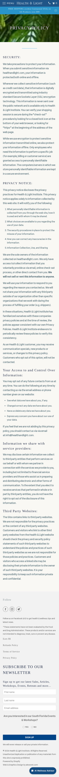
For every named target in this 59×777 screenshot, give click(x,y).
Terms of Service (11, 651)
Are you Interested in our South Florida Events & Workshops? (30, 718)
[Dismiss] (56, 10)
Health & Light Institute (20, 751)
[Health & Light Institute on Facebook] (6, 609)
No (35, 727)
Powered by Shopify (11, 761)
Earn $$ (7, 639)
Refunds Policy (10, 645)
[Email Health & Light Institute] (19, 609)
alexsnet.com (32, 765)
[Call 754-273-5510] (49, 3)
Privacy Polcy (10, 658)
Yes (26, 727)
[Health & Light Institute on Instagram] (12, 609)
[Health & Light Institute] (29, 3)
